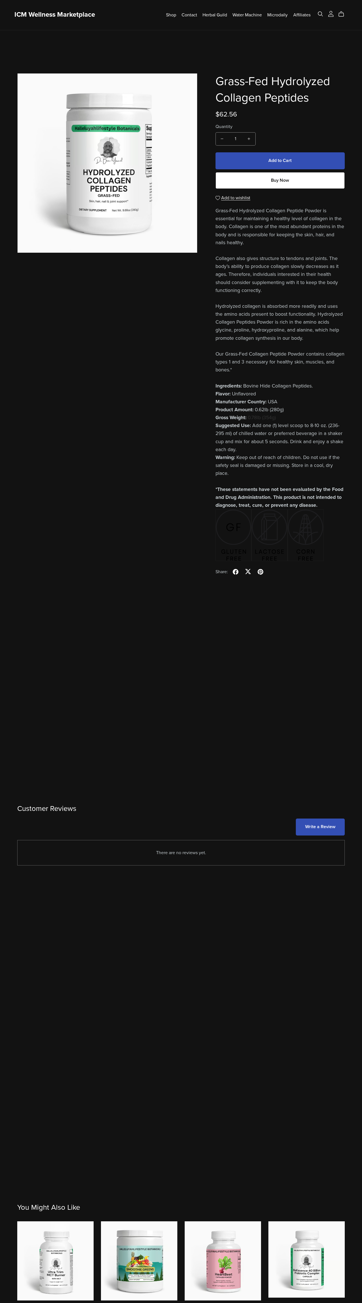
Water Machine (247, 15)
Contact (189, 15)
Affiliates (302, 15)
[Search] (320, 14)
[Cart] (343, 14)
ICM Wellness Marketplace (54, 14)
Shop (171, 15)
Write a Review (320, 827)
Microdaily (277, 15)
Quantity (224, 126)
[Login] (330, 13)
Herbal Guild (214, 15)
